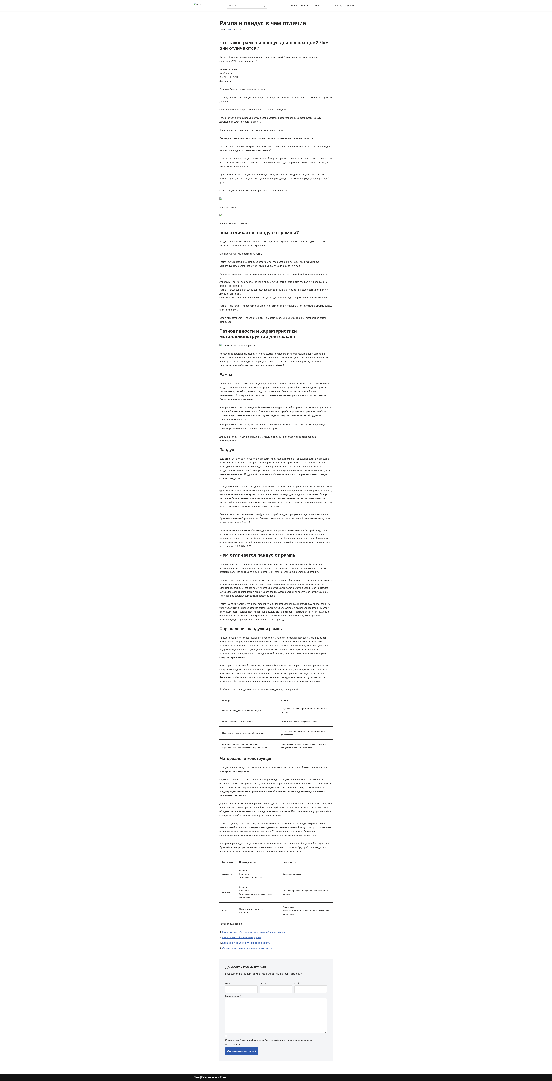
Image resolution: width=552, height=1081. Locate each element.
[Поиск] (264, 6)
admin (228, 29)
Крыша (316, 5)
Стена (327, 5)
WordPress (220, 1077)
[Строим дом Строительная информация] (208, 6)
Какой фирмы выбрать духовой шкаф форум (246, 943)
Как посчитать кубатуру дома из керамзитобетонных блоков (254, 932)
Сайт (297, 983)
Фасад (338, 5)
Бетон (294, 5)
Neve (197, 1077)
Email (263, 983)
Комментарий (233, 996)
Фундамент (351, 5)
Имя (228, 983)
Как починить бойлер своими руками (241, 937)
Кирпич (304, 5)
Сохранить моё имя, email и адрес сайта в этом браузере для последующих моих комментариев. (268, 1042)
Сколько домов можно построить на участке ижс (248, 948)
